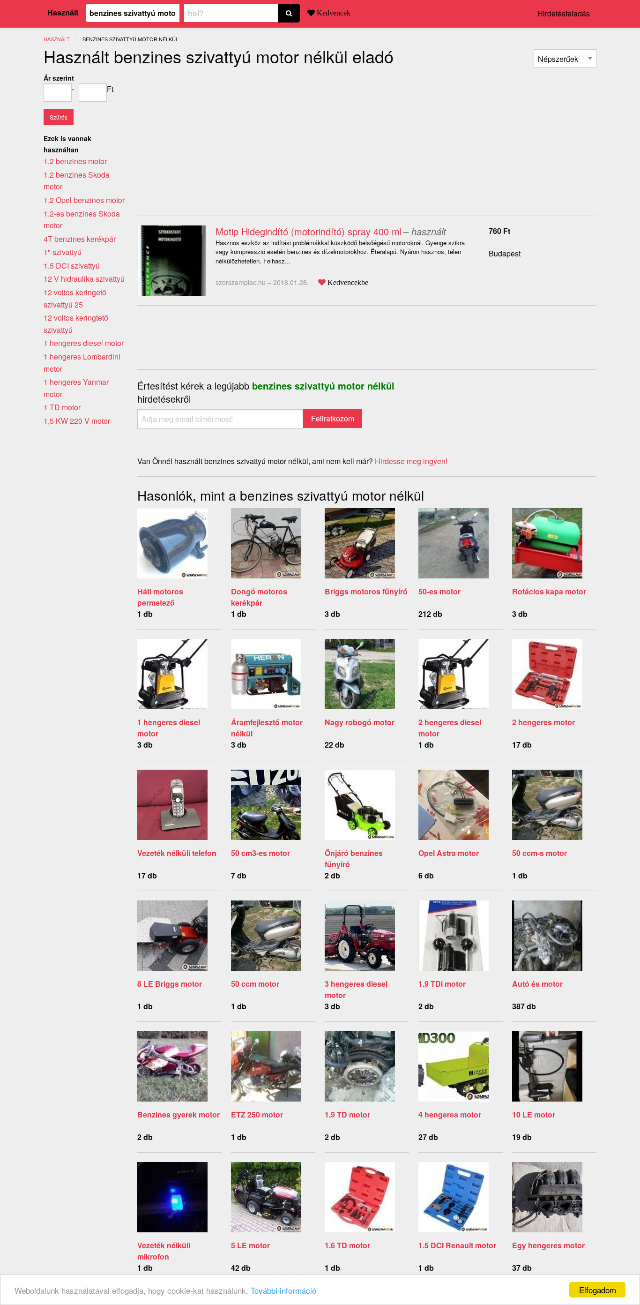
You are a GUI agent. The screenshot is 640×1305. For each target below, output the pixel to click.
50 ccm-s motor (539, 853)
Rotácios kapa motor (549, 591)
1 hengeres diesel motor (84, 343)
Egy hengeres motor (548, 1245)
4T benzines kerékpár (80, 238)
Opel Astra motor (448, 853)
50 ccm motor (255, 983)
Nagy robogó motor (359, 722)
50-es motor (439, 591)
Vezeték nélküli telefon (176, 853)
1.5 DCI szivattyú (72, 265)
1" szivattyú (63, 252)
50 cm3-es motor (260, 853)
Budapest (505, 253)
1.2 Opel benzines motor (84, 200)
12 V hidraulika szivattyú (84, 278)
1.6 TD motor (347, 1245)
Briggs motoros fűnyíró (366, 591)
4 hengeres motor (449, 1114)
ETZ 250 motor (257, 1114)
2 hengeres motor (543, 722)
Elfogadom (597, 1290)
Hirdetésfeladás (563, 13)
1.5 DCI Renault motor (457, 1245)
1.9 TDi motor (442, 983)
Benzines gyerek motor (178, 1114)
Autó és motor (537, 983)
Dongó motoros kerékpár (259, 597)
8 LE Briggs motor (169, 983)
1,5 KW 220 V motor (77, 420)
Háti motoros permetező (160, 597)
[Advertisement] (216, 137)
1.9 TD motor (347, 1114)
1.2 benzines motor (75, 161)
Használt (62, 12)
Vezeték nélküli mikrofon (163, 1251)
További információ (283, 1290)
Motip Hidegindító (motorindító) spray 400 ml (309, 231)
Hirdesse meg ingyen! (411, 461)
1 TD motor (62, 407)
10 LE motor (533, 1114)
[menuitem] (565, 58)
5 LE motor (250, 1245)
